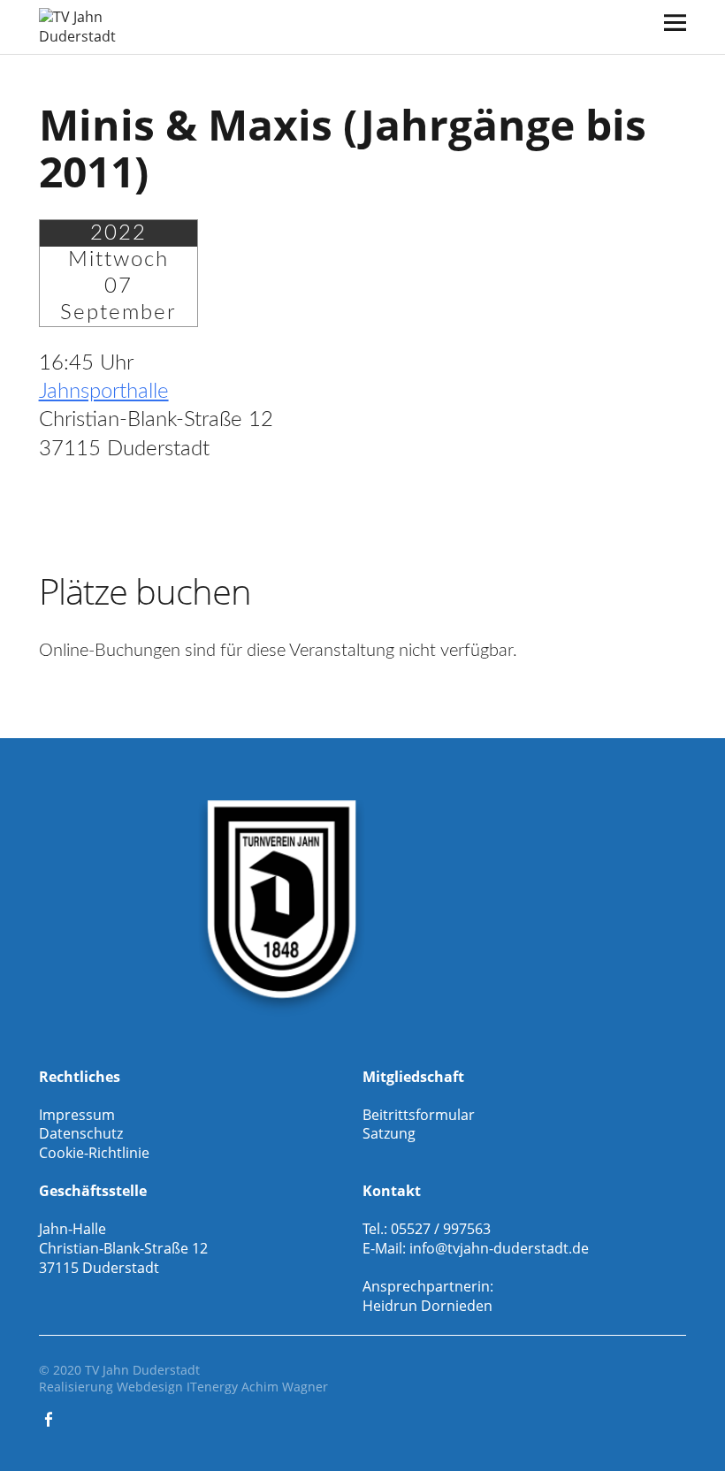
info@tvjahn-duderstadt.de (499, 1248)
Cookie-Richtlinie (94, 1152)
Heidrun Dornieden (427, 1305)
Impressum (77, 1114)
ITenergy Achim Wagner (257, 1386)
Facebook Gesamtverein (50, 1418)
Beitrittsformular (418, 1114)
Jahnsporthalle (104, 391)
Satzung (389, 1133)
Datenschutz (81, 1133)
